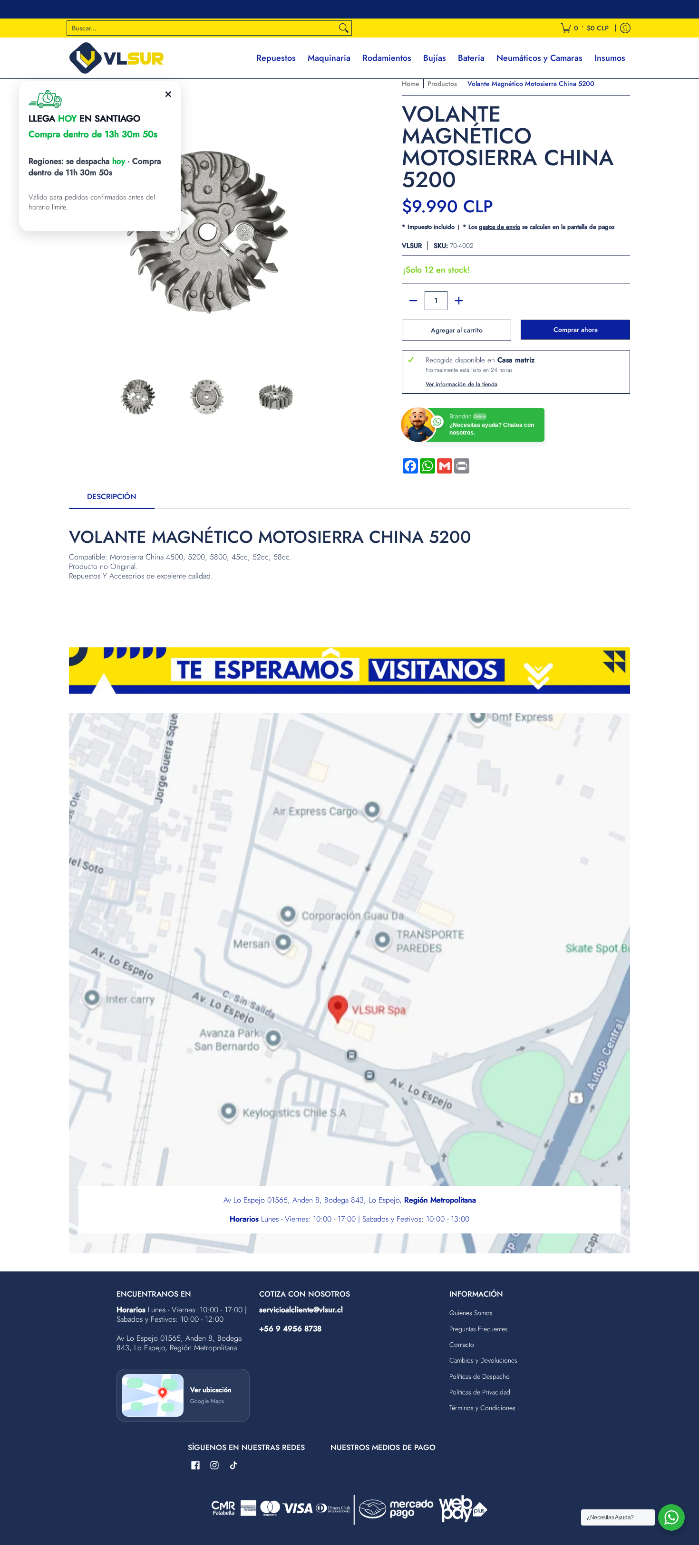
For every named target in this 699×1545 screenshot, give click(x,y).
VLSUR (412, 245)
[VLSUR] (116, 58)
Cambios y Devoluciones (483, 1360)
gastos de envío (499, 226)
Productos (442, 83)
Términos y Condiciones (482, 1407)
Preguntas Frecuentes (478, 1329)
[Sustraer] (413, 300)
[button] (195, 1465)
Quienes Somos (471, 1313)
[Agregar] (458, 300)
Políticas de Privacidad (479, 1392)
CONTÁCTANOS (413, 9)
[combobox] (201, 28)
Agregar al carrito (457, 330)
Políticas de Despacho (479, 1376)
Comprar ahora (575, 329)
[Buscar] (343, 28)
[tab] (112, 500)
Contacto (461, 1344)
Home (410, 83)
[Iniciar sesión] (625, 28)
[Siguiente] (338, 216)
